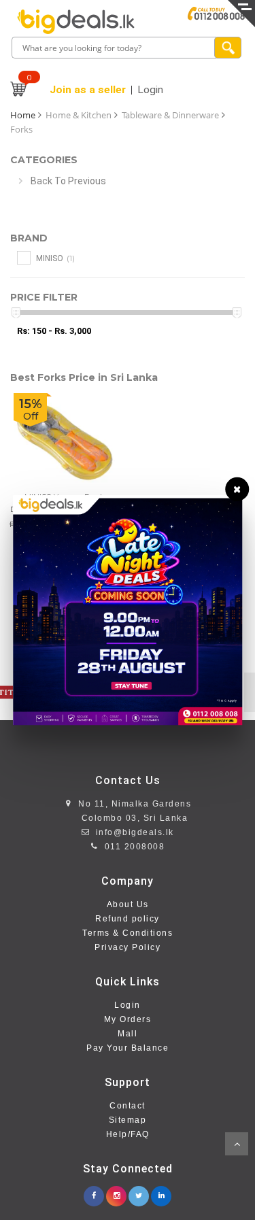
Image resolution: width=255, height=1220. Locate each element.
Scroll (236, 1143)
